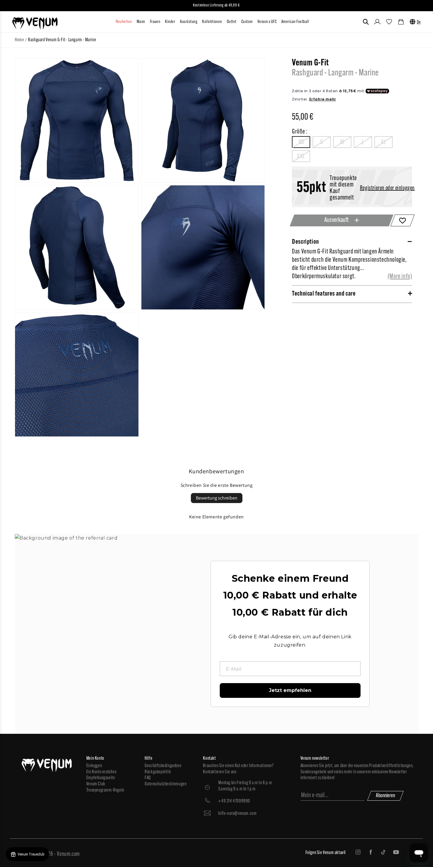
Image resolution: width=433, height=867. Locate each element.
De (419, 22)
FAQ (148, 778)
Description (305, 242)
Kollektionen (212, 22)
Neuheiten (124, 22)
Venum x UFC (267, 22)
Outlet (232, 22)
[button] (365, 21)
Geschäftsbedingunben (163, 766)
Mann (141, 22)
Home (19, 40)
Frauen (155, 22)
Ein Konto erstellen (101, 772)
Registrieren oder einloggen (387, 188)
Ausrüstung (188, 22)
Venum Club (95, 784)
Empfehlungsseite (100, 778)
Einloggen (94, 766)
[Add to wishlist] (402, 220)
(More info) (400, 276)
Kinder (170, 22)
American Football (295, 22)
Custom (247, 22)
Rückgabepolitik (158, 772)
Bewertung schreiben (216, 498)
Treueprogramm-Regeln (105, 790)
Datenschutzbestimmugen (165, 784)
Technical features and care (324, 294)
